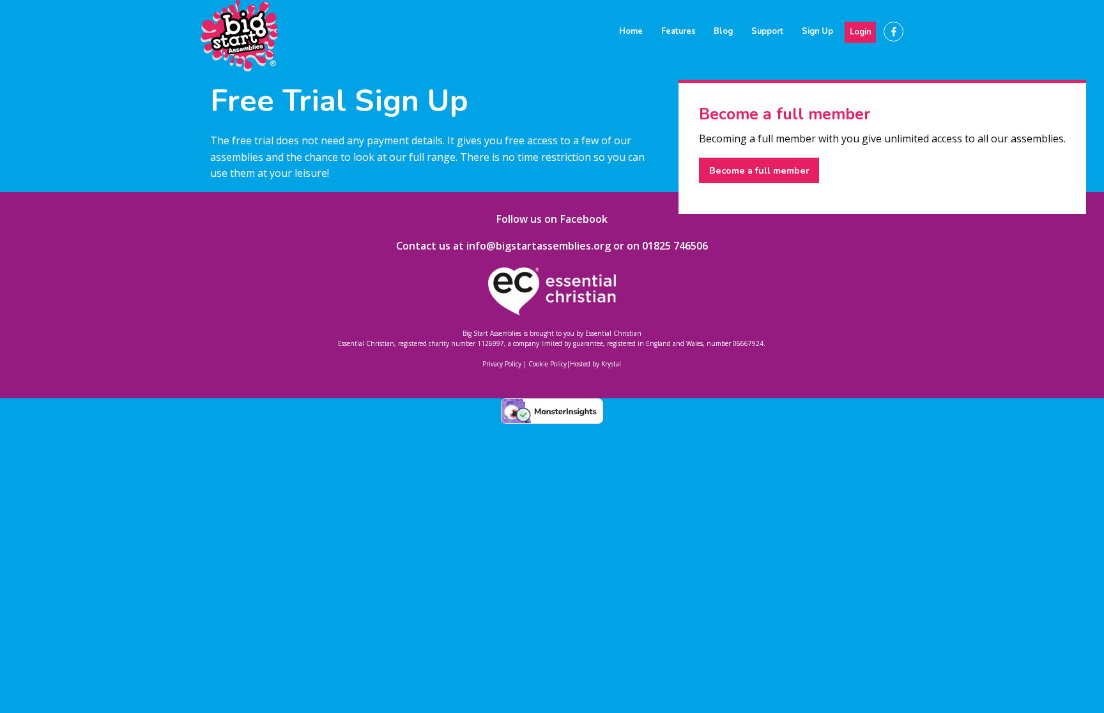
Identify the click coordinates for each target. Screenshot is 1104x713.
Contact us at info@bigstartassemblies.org (503, 246)
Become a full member (759, 170)
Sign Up (817, 31)
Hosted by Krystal (595, 363)
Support (767, 31)
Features (678, 31)
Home (631, 31)
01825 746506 (675, 246)
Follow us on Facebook (552, 219)
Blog (723, 31)
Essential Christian (613, 333)
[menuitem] (631, 31)
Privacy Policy (501, 363)
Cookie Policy (547, 363)
